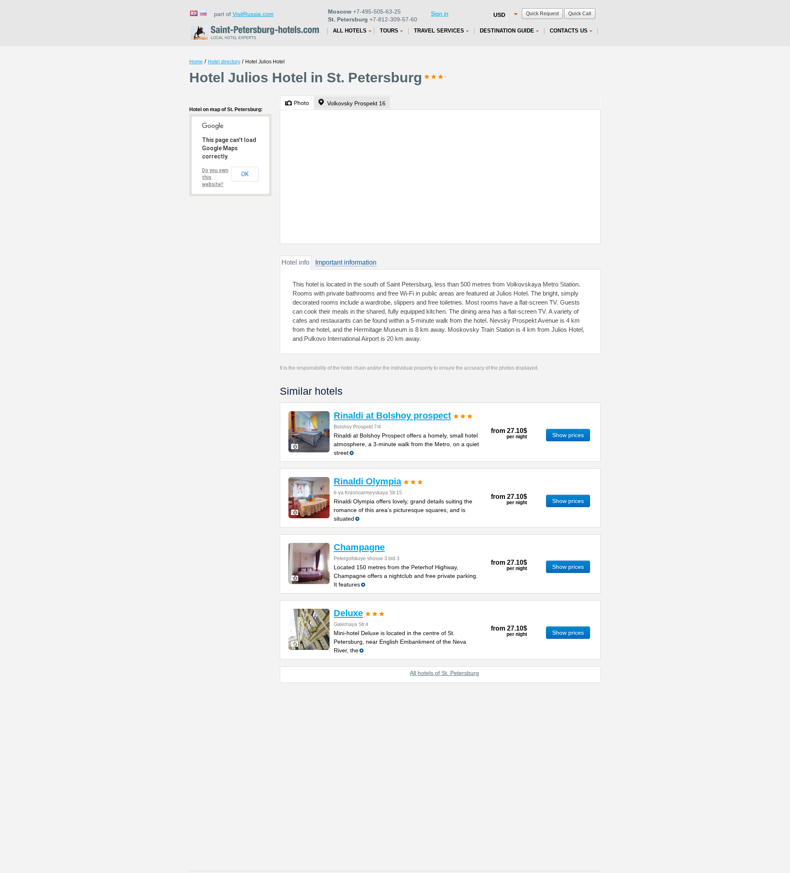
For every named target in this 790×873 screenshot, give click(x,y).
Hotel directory (224, 62)
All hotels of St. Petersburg (444, 673)
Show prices (568, 435)
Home (196, 62)
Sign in (439, 13)
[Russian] (203, 13)
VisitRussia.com (253, 14)
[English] (193, 13)
